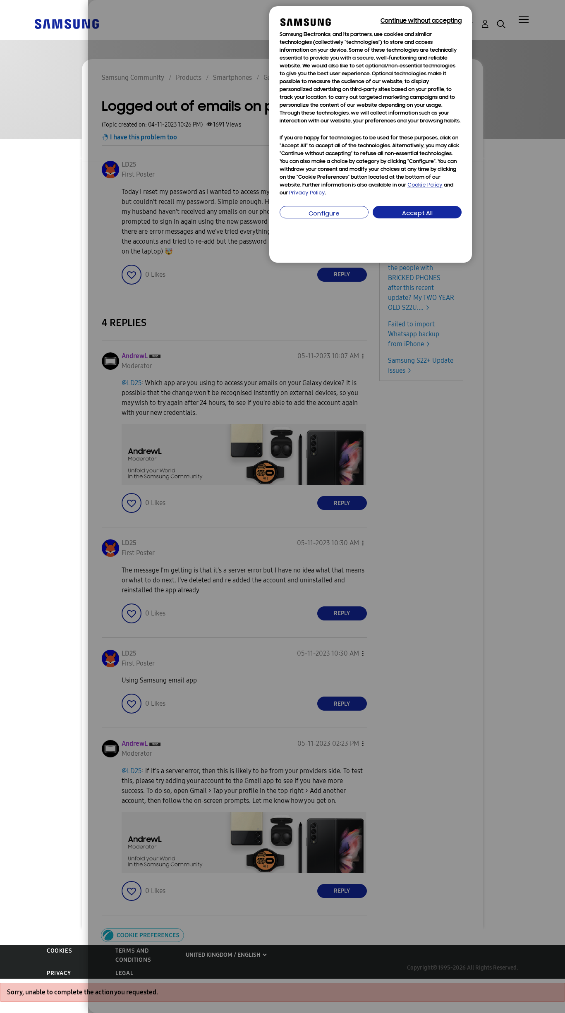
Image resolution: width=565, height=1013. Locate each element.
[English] (66, 23)
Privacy (59, 973)
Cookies (59, 950)
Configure (324, 214)
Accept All (417, 214)
